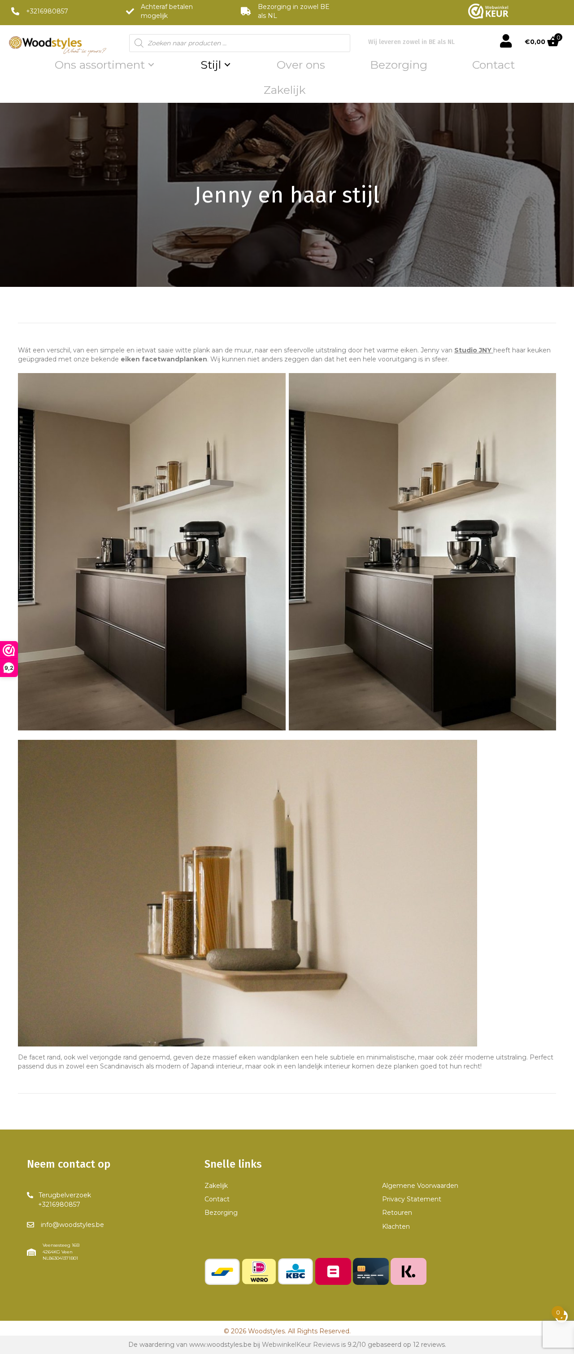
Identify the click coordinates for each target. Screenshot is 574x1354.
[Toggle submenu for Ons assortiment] (151, 65)
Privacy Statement (411, 1199)
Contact (217, 1199)
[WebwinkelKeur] (488, 11)
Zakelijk (216, 1186)
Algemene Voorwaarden (420, 1186)
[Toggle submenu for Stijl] (227, 65)
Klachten (396, 1226)
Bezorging (221, 1213)
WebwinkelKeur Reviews (300, 1345)
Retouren (397, 1213)
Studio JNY (472, 350)
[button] (59, 1199)
